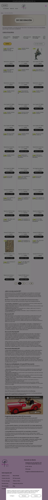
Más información (32, 492)
